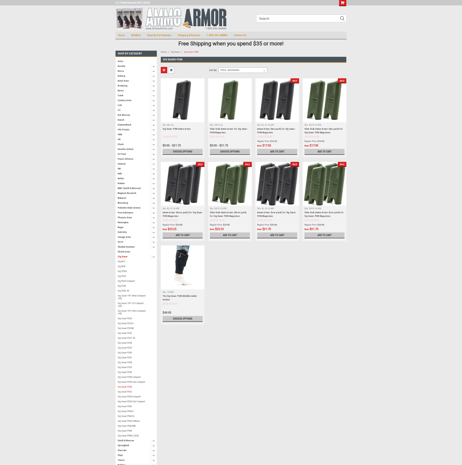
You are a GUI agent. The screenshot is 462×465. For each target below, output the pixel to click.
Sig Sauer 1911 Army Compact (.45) (132, 297)
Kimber (121, 183)
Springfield (123, 445)
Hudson (122, 163)
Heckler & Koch (125, 149)
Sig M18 (121, 266)
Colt (120, 105)
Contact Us (240, 35)
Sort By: (213, 70)
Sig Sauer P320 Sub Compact (131, 401)
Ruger (121, 227)
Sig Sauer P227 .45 (126, 338)
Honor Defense (125, 159)
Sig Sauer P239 (125, 367)
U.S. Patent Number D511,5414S (133, 2)
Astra (120, 61)
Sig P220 (122, 276)
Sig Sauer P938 (125, 430)
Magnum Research (127, 193)
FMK (120, 134)
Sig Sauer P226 (125, 333)
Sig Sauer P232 (125, 357)
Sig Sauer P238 (125, 362)
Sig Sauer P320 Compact (129, 396)
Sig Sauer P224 (125, 318)
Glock (121, 144)
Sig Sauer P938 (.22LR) (128, 435)
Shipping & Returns (189, 35)
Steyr (120, 455)
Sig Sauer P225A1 (126, 328)
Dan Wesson (124, 115)
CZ (119, 110)
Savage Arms (124, 237)
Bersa (121, 71)
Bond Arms (123, 80)
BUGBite (136, 35)
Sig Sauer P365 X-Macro (129, 421)
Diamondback (124, 124)
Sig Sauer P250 (125, 372)
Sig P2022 (122, 271)
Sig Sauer (123, 256)
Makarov (122, 198)
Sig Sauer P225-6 (125, 323)
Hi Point (122, 154)
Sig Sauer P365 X (126, 411)
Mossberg (123, 202)
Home (121, 35)
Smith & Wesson (126, 440)
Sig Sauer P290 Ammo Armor (177, 129)
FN (119, 139)
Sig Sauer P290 (125, 386)
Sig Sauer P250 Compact (129, 377)
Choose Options (182, 151)
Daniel (121, 119)
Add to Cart (277, 151)
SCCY (120, 242)
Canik (120, 95)
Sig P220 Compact (126, 281)
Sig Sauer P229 (125, 347)
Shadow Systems (126, 246)
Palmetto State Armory (129, 207)
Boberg (121, 76)
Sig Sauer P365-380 (127, 425)
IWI (119, 168)
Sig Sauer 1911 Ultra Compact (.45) (132, 312)
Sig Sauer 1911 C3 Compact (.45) (131, 304)
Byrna (120, 90)
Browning (122, 85)
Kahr (120, 173)
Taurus (121, 460)
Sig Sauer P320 (125, 391)
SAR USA (122, 232)
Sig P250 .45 (123, 290)
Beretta (121, 66)
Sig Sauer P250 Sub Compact (131, 382)
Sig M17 (121, 261)
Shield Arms (124, 251)
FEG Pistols (124, 129)
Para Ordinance (125, 212)
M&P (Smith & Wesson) (129, 188)
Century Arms (125, 100)
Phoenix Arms (125, 217)
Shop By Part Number (159, 35)
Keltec (121, 178)
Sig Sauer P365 (125, 406)
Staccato (122, 450)
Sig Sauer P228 (125, 342)
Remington (123, 222)
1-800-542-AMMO (217, 35)
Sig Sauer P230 (125, 352)
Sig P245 (122, 285)
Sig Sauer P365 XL (126, 416)
